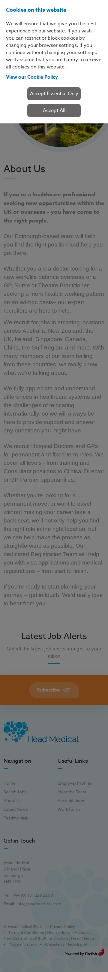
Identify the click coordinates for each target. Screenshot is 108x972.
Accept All (54, 110)
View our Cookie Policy (32, 77)
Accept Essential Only (54, 93)
